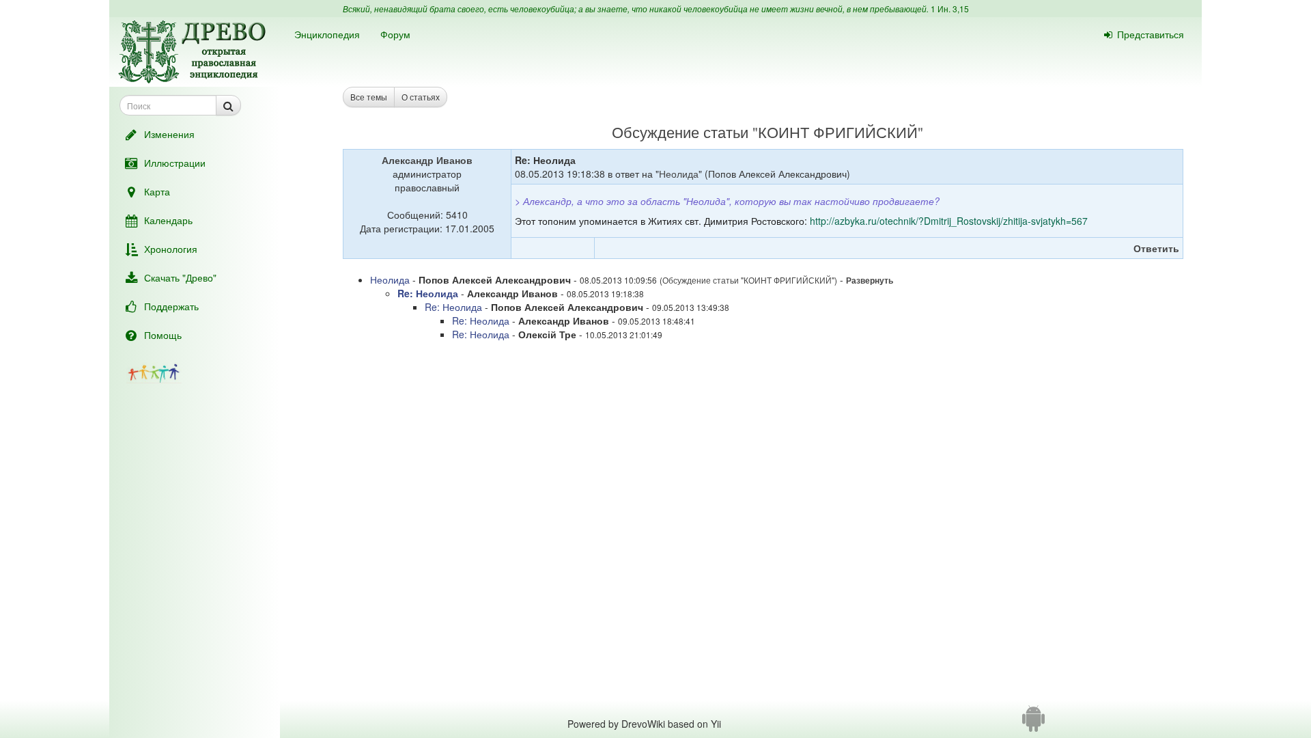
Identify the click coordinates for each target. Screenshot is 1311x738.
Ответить (1156, 248)
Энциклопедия (327, 34)
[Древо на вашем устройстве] (1033, 723)
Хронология (170, 249)
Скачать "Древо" (180, 277)
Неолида (679, 173)
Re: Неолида (427, 293)
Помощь (163, 335)
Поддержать (171, 306)
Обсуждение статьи (680, 131)
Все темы (368, 96)
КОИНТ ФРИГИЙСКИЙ (838, 131)
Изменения (169, 134)
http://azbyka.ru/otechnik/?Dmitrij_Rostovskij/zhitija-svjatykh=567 (949, 221)
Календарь (168, 220)
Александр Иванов (427, 160)
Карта (157, 191)
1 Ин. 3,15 (950, 8)
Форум (395, 34)
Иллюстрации (175, 162)
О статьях (420, 96)
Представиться (1150, 34)
